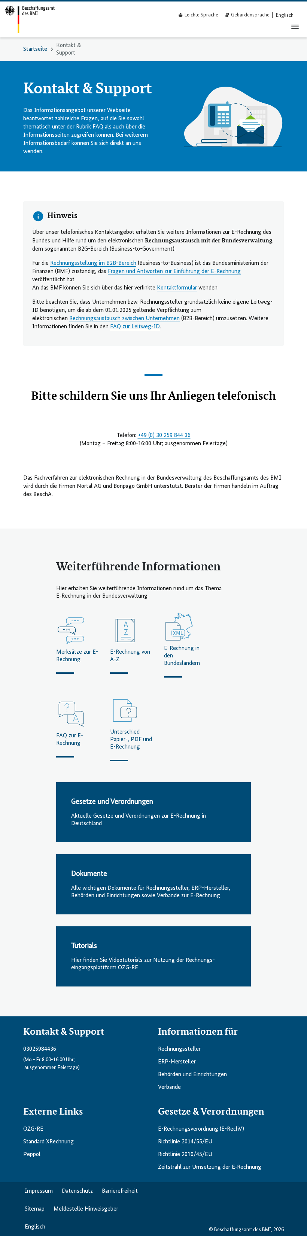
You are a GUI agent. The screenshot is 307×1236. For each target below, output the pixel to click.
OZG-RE (33, 1129)
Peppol (31, 1155)
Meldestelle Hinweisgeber (86, 1209)
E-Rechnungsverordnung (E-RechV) (201, 1129)
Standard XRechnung (48, 1142)
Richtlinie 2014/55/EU (185, 1142)
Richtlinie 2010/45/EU (185, 1155)
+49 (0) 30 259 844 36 (164, 436)
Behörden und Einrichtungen (192, 1075)
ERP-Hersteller (177, 1062)
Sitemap (35, 1209)
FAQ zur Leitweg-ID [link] (135, 327)
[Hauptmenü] (295, 27)
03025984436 (39, 1049)
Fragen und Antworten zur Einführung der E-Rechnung (174, 272)
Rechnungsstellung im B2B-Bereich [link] (93, 263)
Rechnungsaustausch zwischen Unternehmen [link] (124, 319)
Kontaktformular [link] (177, 288)
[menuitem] (285, 15)
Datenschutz (77, 1191)
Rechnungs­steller (179, 1049)
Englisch (35, 1227)
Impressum (39, 1191)
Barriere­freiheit (120, 1191)
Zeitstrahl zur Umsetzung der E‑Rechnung (209, 1167)
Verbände (169, 1087)
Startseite (35, 49)
